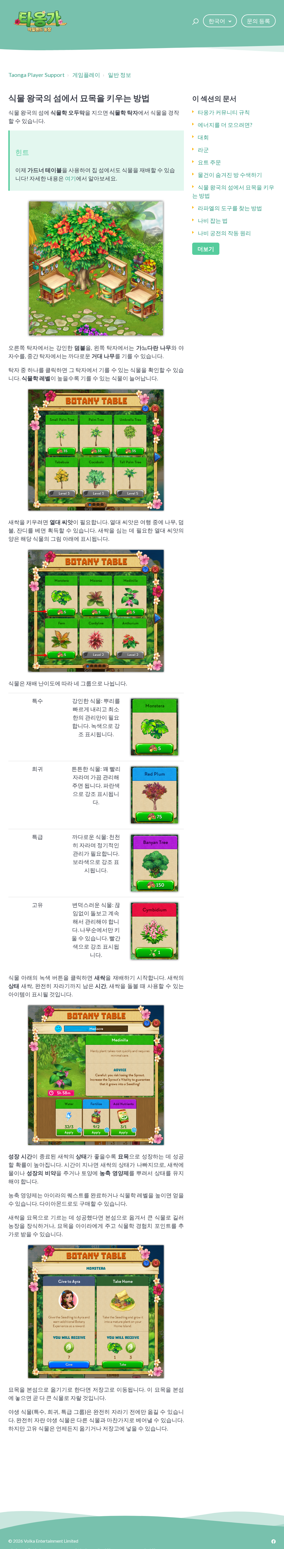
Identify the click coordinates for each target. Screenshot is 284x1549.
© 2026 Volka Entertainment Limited (43, 1540)
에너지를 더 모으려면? (225, 124)
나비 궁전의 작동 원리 (224, 233)
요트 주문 (209, 162)
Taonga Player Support (36, 74)
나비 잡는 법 (213, 220)
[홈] (40, 21)
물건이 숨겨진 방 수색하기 (230, 174)
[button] (195, 20)
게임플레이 (86, 74)
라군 (203, 149)
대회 (203, 137)
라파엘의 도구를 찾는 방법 (230, 208)
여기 (70, 178)
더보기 (205, 248)
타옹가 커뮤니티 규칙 (224, 112)
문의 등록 (258, 20)
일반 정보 (119, 74)
